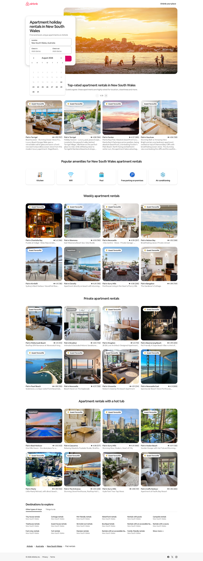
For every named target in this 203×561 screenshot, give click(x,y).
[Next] (106, 95)
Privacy (45, 557)
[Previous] (97, 95)
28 (57, 87)
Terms (52, 557)
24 (38, 87)
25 (43, 87)
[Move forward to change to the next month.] (61, 58)
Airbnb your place (168, 3)
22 (61, 82)
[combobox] (51, 42)
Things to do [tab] (50, 509)
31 (38, 92)
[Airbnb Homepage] (32, 3)
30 (33, 92)
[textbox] (40, 51)
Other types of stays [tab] (34, 509)
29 (61, 87)
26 (47, 87)
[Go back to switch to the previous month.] (33, 58)
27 (52, 87)
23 (33, 87)
